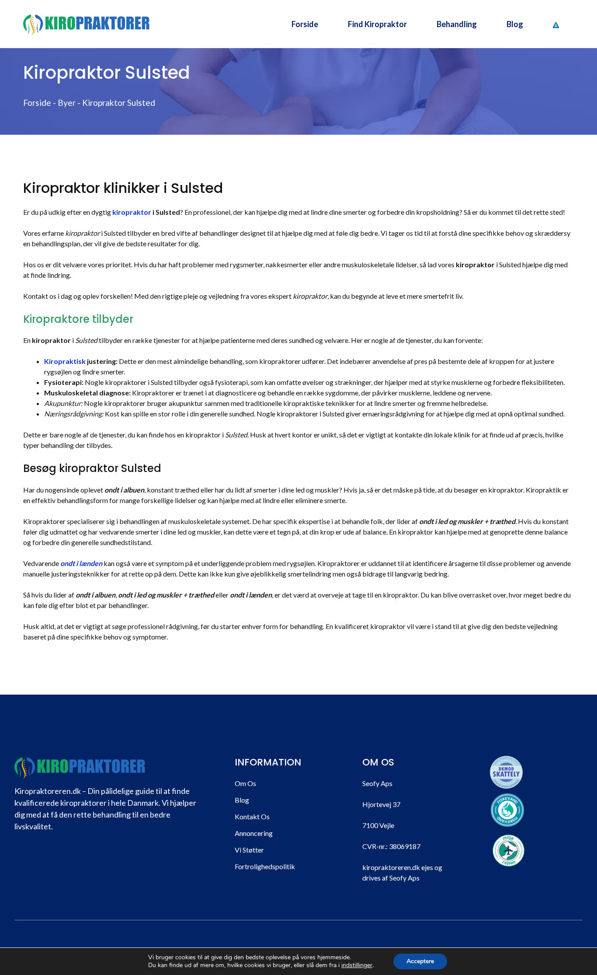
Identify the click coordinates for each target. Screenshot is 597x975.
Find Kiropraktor (377, 24)
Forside (305, 24)
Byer (67, 103)
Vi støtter (249, 850)
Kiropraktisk (65, 361)
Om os (245, 783)
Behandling (457, 24)
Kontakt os (252, 816)
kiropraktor (131, 212)
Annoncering (254, 833)
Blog (515, 24)
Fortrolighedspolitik (265, 866)
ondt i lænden (81, 563)
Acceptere (420, 961)
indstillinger (356, 965)
